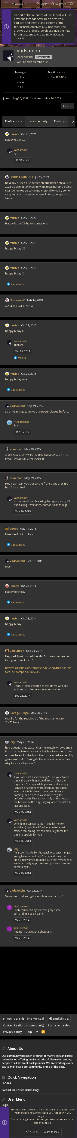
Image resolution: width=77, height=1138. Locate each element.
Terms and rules (59, 1025)
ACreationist (21, 422)
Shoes (14, 529)
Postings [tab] (60, 121)
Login (5, 1105)
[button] (6, 4)
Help (28, 1032)
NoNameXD (17, 300)
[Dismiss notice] (70, 15)
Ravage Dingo (19, 713)
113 (20, 87)
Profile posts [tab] (13, 121)
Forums (6, 1083)
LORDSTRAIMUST (21, 177)
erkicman (16, 449)
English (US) (60, 1018)
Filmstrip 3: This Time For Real (23, 1018)
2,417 (20, 77)
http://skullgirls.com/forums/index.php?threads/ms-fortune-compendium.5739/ (38, 670)
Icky (12, 742)
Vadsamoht (21, 150)
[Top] (36, 1032)
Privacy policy (12, 1032)
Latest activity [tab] (37, 121)
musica (14, 134)
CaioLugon (17, 651)
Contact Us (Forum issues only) (23, 1025)
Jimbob (14, 586)
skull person (21, 906)
